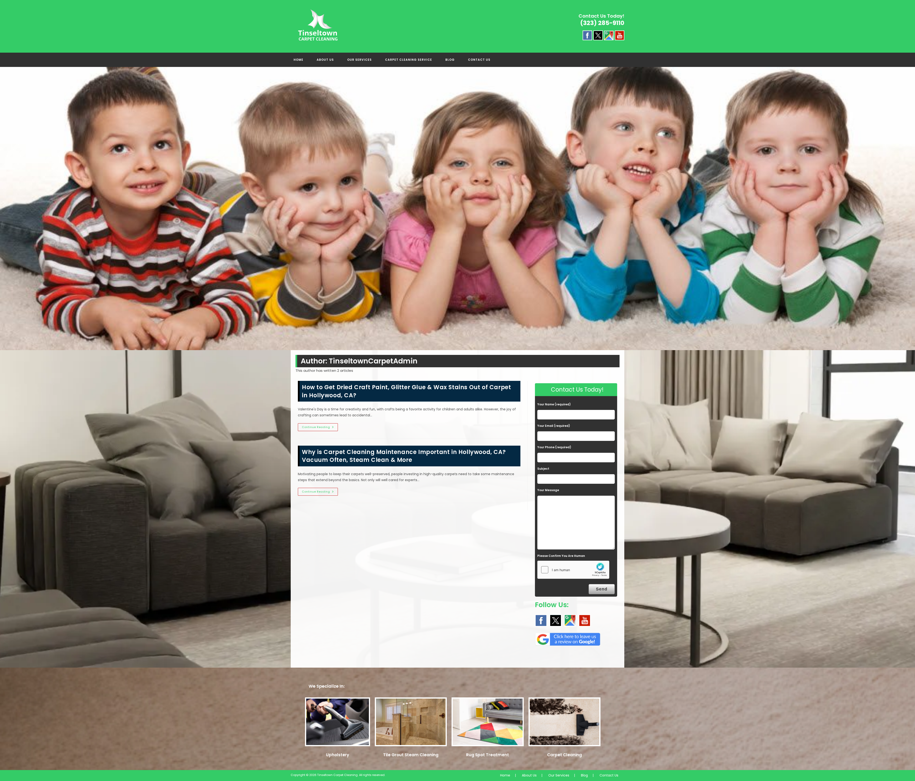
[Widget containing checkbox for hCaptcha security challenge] (573, 570)
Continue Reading (320, 428)
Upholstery (337, 755)
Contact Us (609, 775)
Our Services (558, 775)
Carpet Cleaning (564, 755)
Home (505, 775)
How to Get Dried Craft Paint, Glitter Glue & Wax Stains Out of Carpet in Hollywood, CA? (406, 391)
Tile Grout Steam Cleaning (410, 755)
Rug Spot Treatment (487, 755)
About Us (529, 775)
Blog (584, 775)
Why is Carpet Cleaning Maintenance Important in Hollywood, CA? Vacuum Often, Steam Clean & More (404, 456)
